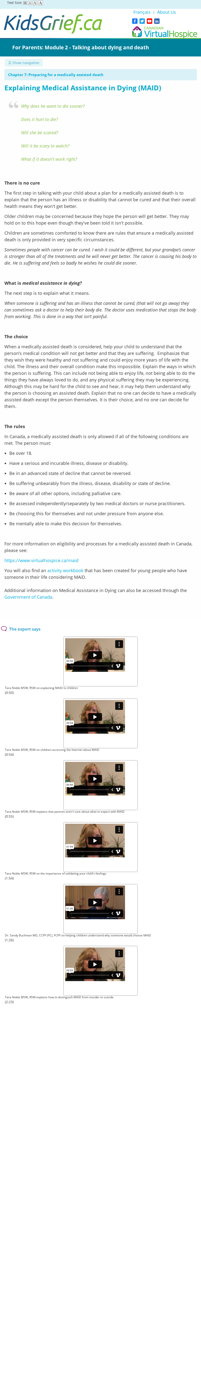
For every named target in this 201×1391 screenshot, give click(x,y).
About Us (166, 12)
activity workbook (65, 570)
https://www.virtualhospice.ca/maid (41, 560)
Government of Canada (28, 597)
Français (142, 12)
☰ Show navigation (23, 62)
